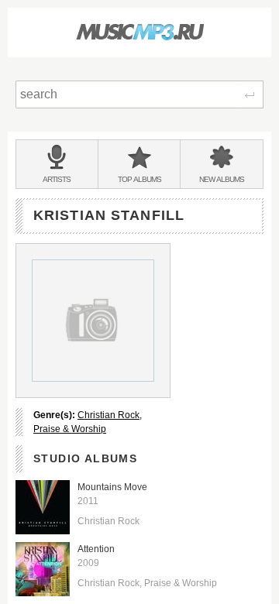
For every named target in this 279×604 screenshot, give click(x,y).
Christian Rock (109, 415)
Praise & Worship (69, 429)
